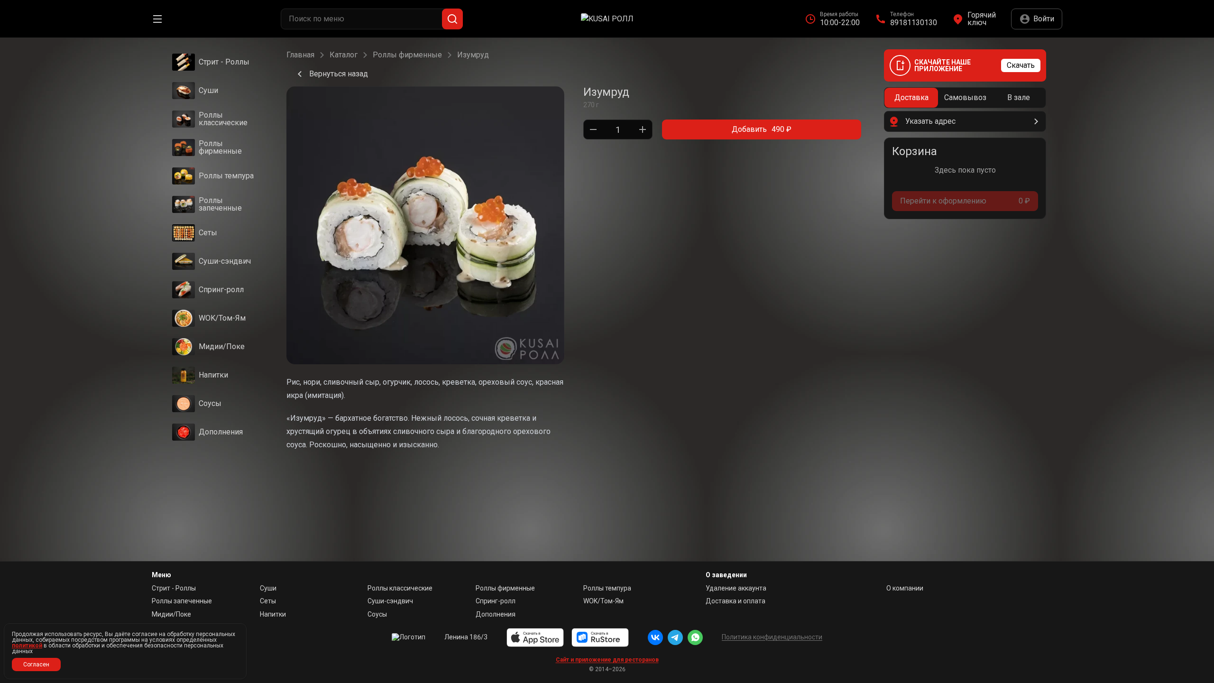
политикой (27, 645)
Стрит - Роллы (174, 588)
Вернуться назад (338, 73)
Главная (300, 55)
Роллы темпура (607, 588)
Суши (268, 588)
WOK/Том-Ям (603, 601)
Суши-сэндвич (390, 601)
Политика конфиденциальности (772, 637)
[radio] (911, 98)
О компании (904, 588)
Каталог (344, 55)
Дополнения (495, 614)
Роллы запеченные (182, 601)
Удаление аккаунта (736, 588)
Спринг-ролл (495, 601)
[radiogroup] (965, 97)
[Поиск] (452, 19)
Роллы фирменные (407, 55)
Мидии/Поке (171, 614)
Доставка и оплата (735, 601)
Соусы (377, 614)
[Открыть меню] (157, 19)
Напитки (273, 614)
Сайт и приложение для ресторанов (607, 659)
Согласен (36, 664)
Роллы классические (400, 588)
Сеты (268, 601)
